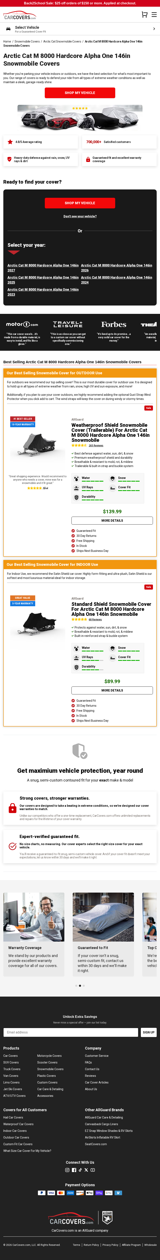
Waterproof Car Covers (18, 1124)
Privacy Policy (110, 1245)
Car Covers (10, 1055)
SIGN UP (149, 1032)
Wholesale (150, 1245)
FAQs (88, 1062)
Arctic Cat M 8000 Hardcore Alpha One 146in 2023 (43, 292)
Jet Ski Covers (12, 1089)
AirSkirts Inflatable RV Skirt (102, 1137)
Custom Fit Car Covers (17, 1144)
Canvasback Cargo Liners (101, 1124)
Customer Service (97, 1055)
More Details (112, 520)
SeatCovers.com (96, 1144)
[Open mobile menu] (154, 14)
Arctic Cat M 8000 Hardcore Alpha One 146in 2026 (116, 267)
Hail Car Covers (13, 1117)
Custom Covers (47, 1082)
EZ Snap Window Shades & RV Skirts (109, 1130)
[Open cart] (144, 14)
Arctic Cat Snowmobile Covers (62, 41)
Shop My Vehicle (80, 93)
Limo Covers (11, 1082)
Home (7, 41)
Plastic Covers (46, 1075)
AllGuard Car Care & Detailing (104, 1117)
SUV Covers (11, 1062)
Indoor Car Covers (15, 1130)
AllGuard (88, 1230)
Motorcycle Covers (49, 1055)
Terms (76, 1245)
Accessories (45, 1095)
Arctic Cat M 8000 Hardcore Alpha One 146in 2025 (43, 280)
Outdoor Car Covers (16, 1137)
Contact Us (92, 1069)
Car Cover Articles (97, 1082)
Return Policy (91, 1245)
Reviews (90, 1075)
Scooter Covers (47, 1062)
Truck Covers (11, 1069)
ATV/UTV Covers (14, 1095)
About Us (91, 1089)
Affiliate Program (131, 1245)
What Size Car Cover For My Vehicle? (27, 1150)
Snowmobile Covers (27, 41)
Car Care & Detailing (50, 1089)
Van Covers (10, 1075)
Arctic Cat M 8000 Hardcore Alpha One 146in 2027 (43, 267)
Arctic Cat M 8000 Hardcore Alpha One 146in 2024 (116, 280)
